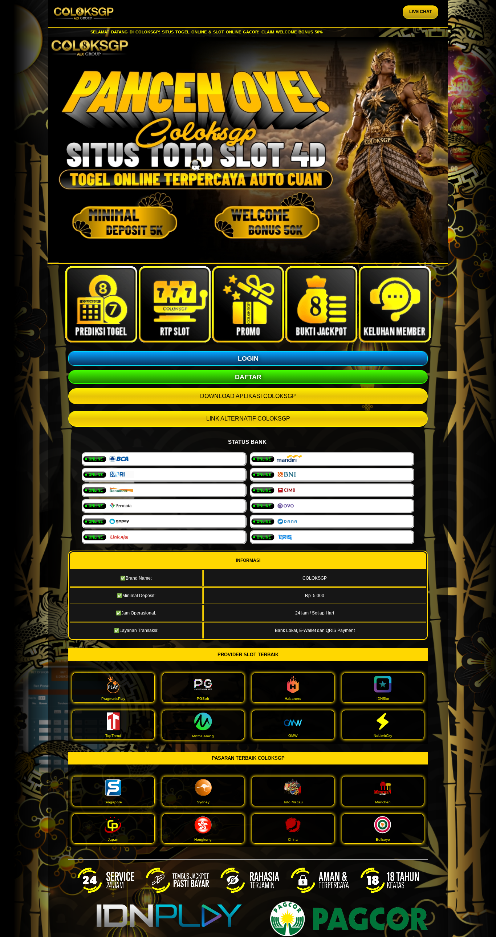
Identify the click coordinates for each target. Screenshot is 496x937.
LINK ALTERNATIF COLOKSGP (248, 418)
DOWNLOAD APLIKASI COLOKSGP (248, 396)
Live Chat (420, 11)
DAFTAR (248, 377)
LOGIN (248, 358)
